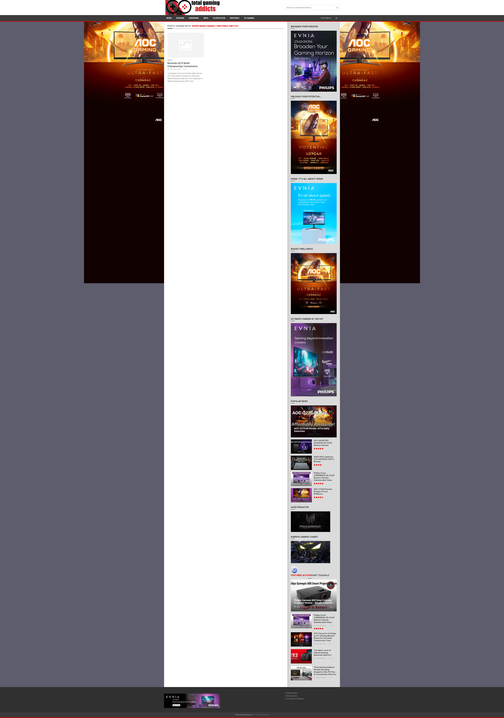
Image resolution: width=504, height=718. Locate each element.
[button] (336, 18)
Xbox (205, 18)
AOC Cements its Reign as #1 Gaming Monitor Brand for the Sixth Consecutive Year (325, 637)
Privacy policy (291, 696)
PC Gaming (249, 18)
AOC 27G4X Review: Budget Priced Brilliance (323, 491)
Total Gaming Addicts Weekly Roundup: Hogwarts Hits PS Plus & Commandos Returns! (325, 671)
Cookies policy (292, 693)
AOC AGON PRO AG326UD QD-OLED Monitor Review (323, 442)
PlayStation (219, 18)
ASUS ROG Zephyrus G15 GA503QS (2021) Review (324, 459)
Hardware (194, 18)
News (169, 18)
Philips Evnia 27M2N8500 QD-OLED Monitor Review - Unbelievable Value (324, 476)
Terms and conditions (295, 699)
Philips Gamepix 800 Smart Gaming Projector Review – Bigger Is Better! (313, 601)
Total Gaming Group (243, 715)
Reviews (180, 18)
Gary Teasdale (320, 575)
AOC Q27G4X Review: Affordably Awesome (311, 429)
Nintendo (234, 18)
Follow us (326, 18)
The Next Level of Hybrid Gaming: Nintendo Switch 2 (322, 652)
